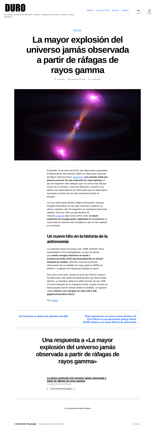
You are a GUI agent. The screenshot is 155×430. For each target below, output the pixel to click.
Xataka (54, 300)
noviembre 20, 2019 (78, 79)
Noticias (90, 10)
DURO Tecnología (28, 424)
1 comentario (96, 79)
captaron (60, 215)
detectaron (78, 177)
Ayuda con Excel (102, 10)
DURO (62, 79)
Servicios (115, 10)
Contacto (125, 10)
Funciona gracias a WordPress (51, 424)
